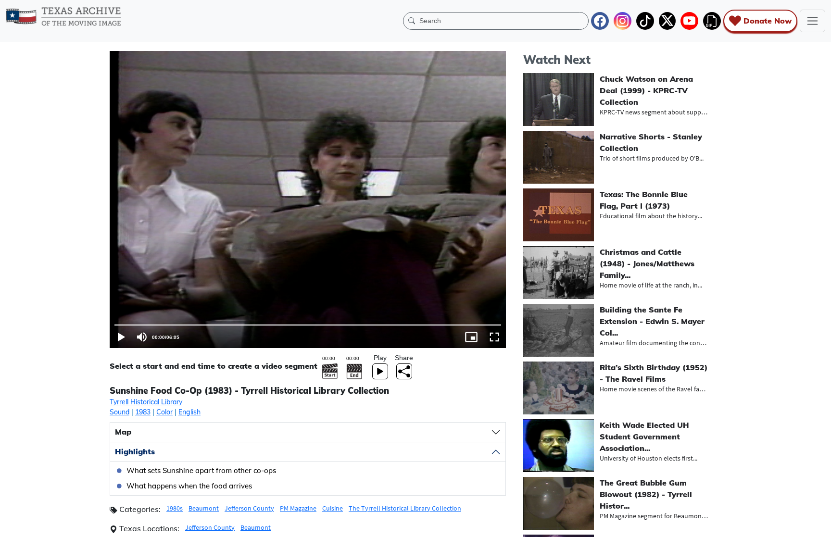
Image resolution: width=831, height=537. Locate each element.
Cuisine (332, 508)
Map (123, 432)
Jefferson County (249, 508)
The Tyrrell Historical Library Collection (405, 508)
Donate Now (767, 20)
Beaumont (204, 508)
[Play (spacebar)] (121, 337)
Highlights (135, 451)
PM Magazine (298, 508)
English (189, 412)
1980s (174, 508)
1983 (143, 412)
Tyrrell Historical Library (146, 402)
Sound (119, 412)
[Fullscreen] (494, 337)
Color (164, 412)
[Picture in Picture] (471, 337)
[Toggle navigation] (812, 21)
